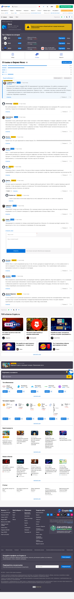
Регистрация (67, 6)
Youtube (39, 6)
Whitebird (26, 529)
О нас (2, 549)
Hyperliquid (31, 405)
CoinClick (65, 385)
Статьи (39, 10)
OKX (9, 38)
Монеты (3, 510)
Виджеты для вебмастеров (26, 549)
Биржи (11, 10)
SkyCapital (38, 385)
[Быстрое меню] (57, 6)
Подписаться (66, 566)
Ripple (66, 404)
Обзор (68, 38)
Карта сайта (39, 534)
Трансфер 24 (27, 532)
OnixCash (51, 385)
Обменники (18, 10)
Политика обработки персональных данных (55, 549)
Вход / (62, 6)
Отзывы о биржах (40, 526)
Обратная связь (9, 549)
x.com (47, 6)
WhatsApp (62, 17)
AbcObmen (24, 385)
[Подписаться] (69, 376)
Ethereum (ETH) (5, 514)
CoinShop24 (27, 527)
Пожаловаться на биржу (15, 29)
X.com (67, 17)
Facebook (69, 17)
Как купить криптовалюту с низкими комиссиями (35, 333)
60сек (26, 520)
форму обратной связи (68, 521)
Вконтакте (72, 17)
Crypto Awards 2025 (67, 10)
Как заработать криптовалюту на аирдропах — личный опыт (25, 344)
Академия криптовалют (39, 537)
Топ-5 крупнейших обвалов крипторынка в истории (61, 344)
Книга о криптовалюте (39, 541)
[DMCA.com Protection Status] (37, 587)
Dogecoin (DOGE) (5, 529)
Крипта (26, 523)
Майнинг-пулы (47, 10)
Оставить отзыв (67, 62)
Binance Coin (43, 405)
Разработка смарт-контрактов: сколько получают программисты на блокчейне (61, 333)
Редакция (17, 549)
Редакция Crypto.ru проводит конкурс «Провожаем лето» (27, 365)
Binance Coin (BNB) (5, 521)
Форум (37, 532)
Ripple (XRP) (4, 519)
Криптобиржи (17, 510)
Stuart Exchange (9, 386)
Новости (33, 10)
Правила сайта (70, 549)
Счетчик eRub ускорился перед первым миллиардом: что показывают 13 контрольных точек (64, 470)
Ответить (16, 250)
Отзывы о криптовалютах (40, 529)
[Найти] (12, 6)
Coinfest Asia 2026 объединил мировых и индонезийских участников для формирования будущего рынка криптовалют (50, 443)
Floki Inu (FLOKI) (5, 534)
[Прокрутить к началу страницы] (71, 590)
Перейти (5, 391)
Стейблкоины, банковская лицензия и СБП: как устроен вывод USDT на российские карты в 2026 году (22, 470)
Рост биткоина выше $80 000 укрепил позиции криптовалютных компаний (36, 441)
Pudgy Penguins (54, 408)
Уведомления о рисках (39, 549)
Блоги (37, 524)
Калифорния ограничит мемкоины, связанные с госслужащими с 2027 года (22, 441)
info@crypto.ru (70, 522)
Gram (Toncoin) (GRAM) (4, 524)
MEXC (9, 48)
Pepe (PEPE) (4, 532)
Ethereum (20, 404)
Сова (25, 525)
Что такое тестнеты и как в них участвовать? (11, 333)
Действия (5, 418)
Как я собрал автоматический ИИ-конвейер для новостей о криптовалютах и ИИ (51, 469)
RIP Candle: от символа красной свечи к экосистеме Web (8, 468)
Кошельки (26, 10)
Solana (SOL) (4, 527)
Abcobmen (27, 516)
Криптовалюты (4, 10)
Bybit (9, 43)
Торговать (62, 38)
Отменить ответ (9, 230)
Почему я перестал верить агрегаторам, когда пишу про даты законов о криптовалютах (36, 470)
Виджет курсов (40, 543)
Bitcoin (8, 404)
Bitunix (14, 519)
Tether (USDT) (4, 517)
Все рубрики (55, 10)
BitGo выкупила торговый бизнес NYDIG (65, 439)
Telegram (43, 6)
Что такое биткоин (5, 512)
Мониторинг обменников (27, 513)
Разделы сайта (40, 510)
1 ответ (8, 191)
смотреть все (37, 354)
